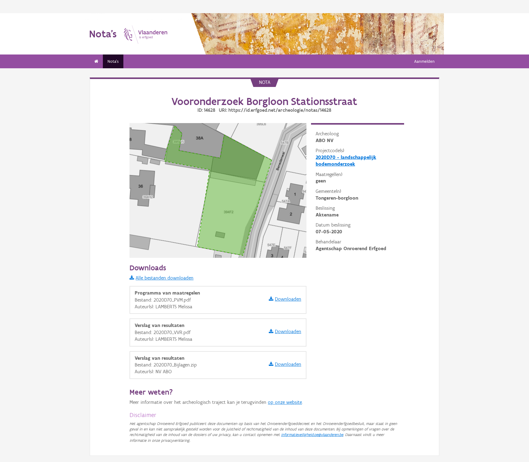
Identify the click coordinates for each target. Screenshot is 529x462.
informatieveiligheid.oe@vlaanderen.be (312, 434)
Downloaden (288, 299)
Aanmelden (424, 61)
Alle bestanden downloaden (164, 278)
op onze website (285, 402)
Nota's (113, 61)
